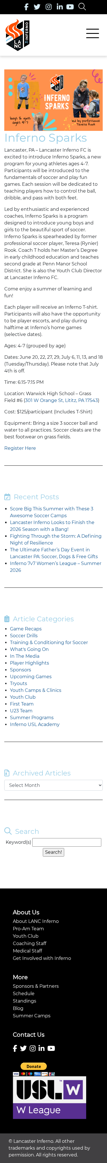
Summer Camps (32, 1015)
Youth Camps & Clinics (35, 690)
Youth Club (23, 697)
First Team (22, 704)
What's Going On (29, 649)
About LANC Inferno (36, 921)
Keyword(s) (18, 842)
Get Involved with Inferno (42, 958)
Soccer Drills (24, 635)
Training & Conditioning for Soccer (49, 642)
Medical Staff (27, 951)
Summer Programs (32, 717)
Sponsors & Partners (36, 986)
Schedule (24, 993)
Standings (24, 1001)
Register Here (20, 448)
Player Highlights (29, 663)
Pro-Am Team (28, 928)
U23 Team (21, 711)
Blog (18, 1008)
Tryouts (18, 683)
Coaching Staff (29, 943)
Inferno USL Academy (35, 724)
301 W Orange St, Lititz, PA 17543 (61, 400)
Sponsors (20, 670)
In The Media (24, 656)
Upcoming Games (31, 676)
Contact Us (29, 1034)
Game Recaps (26, 629)
